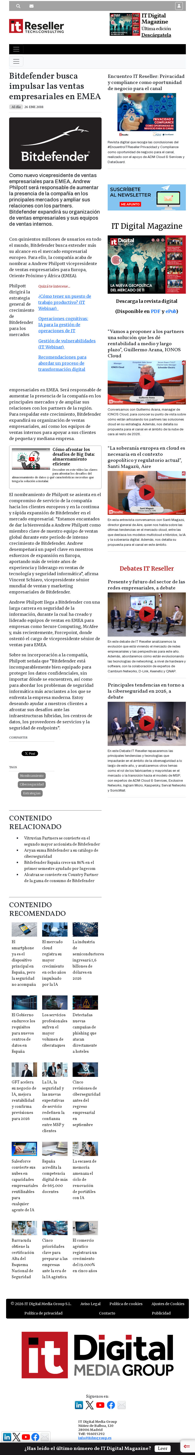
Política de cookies (125, 1304)
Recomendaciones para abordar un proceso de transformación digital (62, 363)
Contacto (107, 1313)
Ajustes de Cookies (168, 1304)
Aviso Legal (90, 1304)
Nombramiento (32, 776)
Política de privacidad (43, 1313)
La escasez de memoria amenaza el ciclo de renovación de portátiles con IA (84, 1180)
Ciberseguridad (32, 784)
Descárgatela (156, 35)
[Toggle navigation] (16, 49)
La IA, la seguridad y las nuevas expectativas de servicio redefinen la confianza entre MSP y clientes (53, 1107)
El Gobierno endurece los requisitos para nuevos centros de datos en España (23, 1033)
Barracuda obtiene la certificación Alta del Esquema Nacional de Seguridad (23, 1259)
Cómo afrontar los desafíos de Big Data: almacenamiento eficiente (74, 457)
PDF (155, 311)
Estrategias (32, 793)
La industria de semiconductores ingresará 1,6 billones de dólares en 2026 (88, 960)
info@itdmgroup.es (94, 1438)
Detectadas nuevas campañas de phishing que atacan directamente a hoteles (85, 1033)
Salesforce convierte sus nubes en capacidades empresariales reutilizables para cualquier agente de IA (25, 1186)
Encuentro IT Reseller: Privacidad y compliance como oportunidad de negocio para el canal (146, 82)
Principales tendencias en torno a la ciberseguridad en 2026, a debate (146, 691)
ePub (171, 311)
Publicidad (161, 1313)
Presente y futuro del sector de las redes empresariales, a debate (146, 585)
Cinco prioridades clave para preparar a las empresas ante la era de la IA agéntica (55, 1259)
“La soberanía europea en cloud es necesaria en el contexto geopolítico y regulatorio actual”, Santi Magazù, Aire (146, 457)
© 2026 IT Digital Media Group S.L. (41, 1304)
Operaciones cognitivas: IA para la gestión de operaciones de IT (63, 324)
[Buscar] (18, 6)
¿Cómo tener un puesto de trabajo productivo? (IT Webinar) (64, 302)
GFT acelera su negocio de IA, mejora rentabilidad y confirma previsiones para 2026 (24, 1101)
